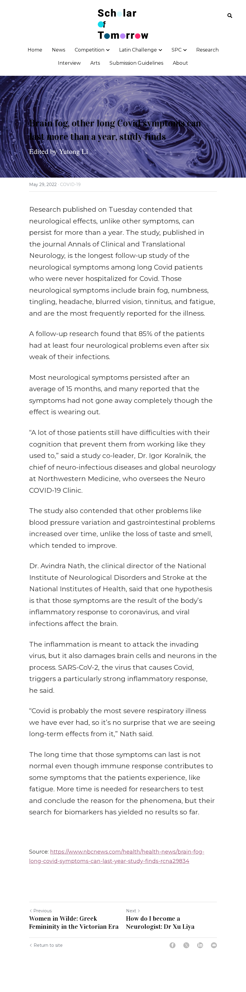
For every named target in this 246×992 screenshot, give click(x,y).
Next (131, 911)
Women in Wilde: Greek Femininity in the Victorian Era (74, 922)
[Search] (229, 15)
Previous (42, 911)
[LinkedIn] (200, 945)
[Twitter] (186, 945)
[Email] (214, 945)
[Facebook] (173, 945)
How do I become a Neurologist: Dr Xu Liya (160, 922)
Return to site (48, 945)
